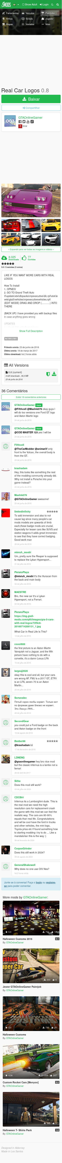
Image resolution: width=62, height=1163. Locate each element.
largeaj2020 (21, 671)
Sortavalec (20, 697)
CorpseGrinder (23, 848)
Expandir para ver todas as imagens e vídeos (31, 249)
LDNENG (19, 757)
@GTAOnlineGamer (25, 499)
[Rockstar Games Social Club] (32, 121)
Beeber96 (19, 741)
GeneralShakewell (24, 865)
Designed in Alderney (13, 1147)
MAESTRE (20, 592)
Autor (38, 405)
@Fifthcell (20, 409)
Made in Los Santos (12, 1151)
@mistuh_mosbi (23, 576)
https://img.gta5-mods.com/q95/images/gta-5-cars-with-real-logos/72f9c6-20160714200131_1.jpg (34, 621)
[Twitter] (24, 121)
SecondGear (21, 721)
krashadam (20, 468)
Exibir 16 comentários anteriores (31, 397)
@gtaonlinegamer (24, 761)
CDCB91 (19, 797)
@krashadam (22, 745)
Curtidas (32, 259)
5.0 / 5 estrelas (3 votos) (12, 267)
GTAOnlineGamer (30, 117)
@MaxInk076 (34, 409)
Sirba (17, 781)
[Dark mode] (52, 4)
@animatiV (41, 448)
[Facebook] (20, 121)
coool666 (19, 644)
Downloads (14, 259)
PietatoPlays (21, 572)
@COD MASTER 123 (26, 432)
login (39, 882)
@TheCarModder (24, 448)
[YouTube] (28, 121)
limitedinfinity (22, 511)
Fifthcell (19, 444)
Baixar (33, 99)
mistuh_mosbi (22, 552)
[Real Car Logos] (31, 200)
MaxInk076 (20, 495)
